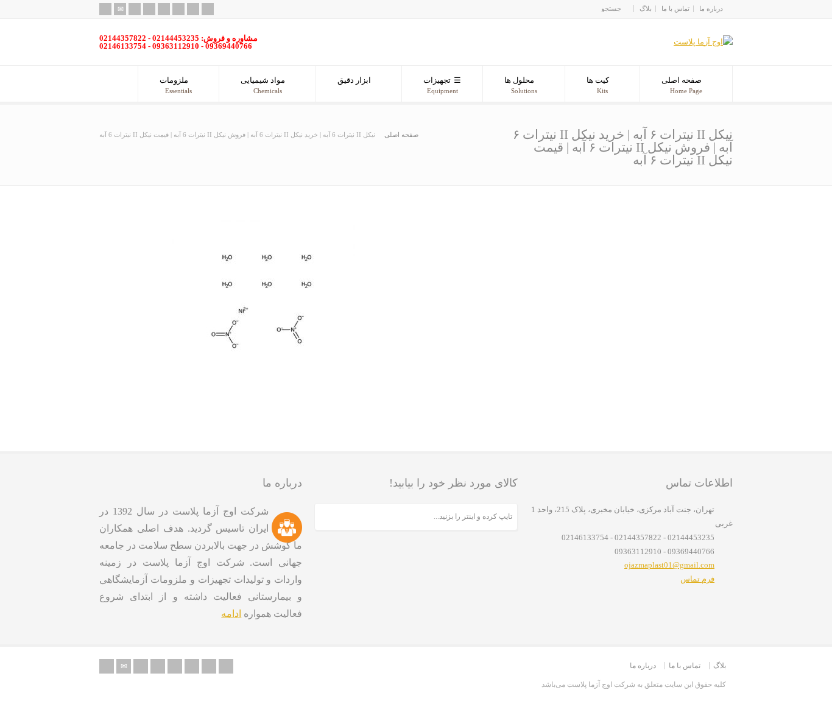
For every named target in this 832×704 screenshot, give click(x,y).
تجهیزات (440, 85)
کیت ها (598, 85)
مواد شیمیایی (263, 85)
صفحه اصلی (681, 85)
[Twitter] (135, 9)
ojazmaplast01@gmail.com (669, 564)
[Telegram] (208, 9)
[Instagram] (193, 9)
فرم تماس (697, 578)
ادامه (231, 613)
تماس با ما (675, 8)
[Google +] (164, 9)
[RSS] (105, 9)
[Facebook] (149, 9)
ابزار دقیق (354, 80)
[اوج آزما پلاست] (703, 41)
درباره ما (711, 8)
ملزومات (176, 85)
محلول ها (520, 85)
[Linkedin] (178, 9)
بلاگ (646, 8)
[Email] (120, 9)
